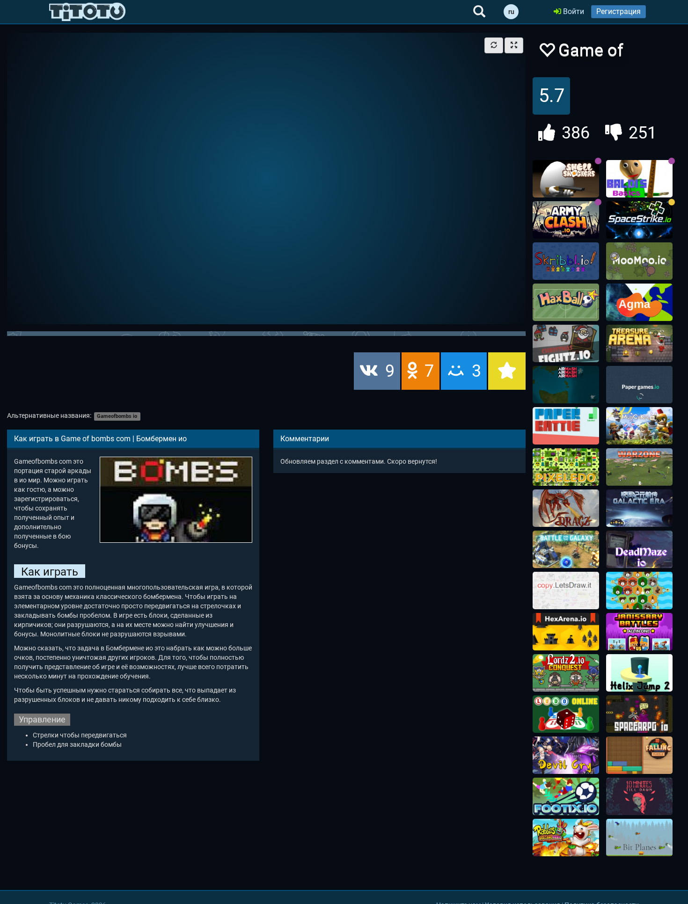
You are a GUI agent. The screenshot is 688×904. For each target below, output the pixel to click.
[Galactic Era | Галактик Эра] (639, 508)
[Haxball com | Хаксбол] (566, 302)
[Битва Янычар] (639, 631)
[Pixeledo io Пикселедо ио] (566, 467)
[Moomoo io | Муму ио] (639, 261)
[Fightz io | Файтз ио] (566, 343)
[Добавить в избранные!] (547, 52)
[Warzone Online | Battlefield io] (639, 467)
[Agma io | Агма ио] (639, 302)
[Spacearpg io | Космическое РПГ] (639, 714)
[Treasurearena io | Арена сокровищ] (639, 343)
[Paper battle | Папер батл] (566, 426)
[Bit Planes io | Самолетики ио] (639, 837)
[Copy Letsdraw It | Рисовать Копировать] (566, 590)
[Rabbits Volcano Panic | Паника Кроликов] (566, 837)
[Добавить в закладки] (507, 371)
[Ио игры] (87, 11)
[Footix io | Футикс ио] (566, 796)
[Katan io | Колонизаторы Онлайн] (639, 590)
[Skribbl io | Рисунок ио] (566, 261)
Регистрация (618, 11)
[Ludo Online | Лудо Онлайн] (566, 714)
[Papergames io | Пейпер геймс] (639, 384)
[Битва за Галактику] (566, 549)
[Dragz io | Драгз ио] (566, 508)
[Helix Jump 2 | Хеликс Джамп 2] (639, 673)
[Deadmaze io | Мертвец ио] (639, 549)
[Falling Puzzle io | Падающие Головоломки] (639, 755)
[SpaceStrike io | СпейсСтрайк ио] (639, 220)
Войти (572, 11)
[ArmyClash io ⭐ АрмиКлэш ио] (566, 220)
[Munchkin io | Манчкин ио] (639, 426)
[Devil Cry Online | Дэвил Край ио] (566, 755)
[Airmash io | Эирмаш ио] (566, 384)
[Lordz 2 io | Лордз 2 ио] (566, 673)
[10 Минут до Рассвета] (639, 796)
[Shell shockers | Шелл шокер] (566, 178)
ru (511, 11)
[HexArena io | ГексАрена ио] (566, 631)
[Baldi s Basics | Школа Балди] (639, 178)
